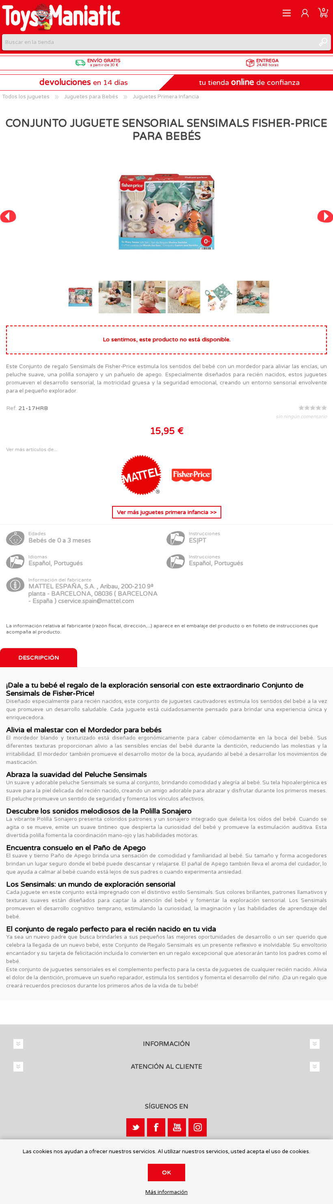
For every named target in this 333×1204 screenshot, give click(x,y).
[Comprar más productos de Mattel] (142, 493)
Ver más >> (166, 512)
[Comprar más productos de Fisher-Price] (191, 493)
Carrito (323, 13)
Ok (166, 1172)
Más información (166, 1192)
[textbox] (158, 42)
